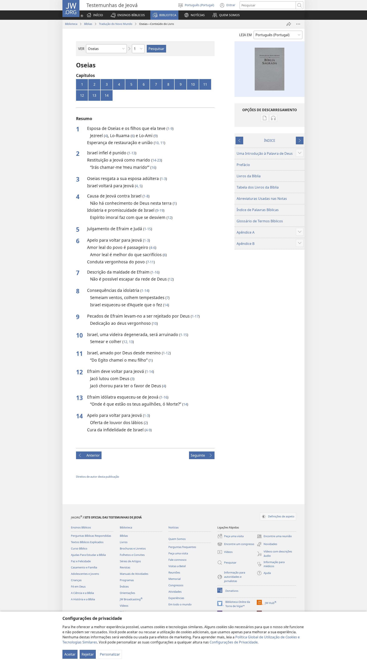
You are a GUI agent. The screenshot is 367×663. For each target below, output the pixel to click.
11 (205, 84)
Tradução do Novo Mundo (115, 24)
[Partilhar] (289, 24)
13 (94, 95)
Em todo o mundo (180, 604)
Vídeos (124, 606)
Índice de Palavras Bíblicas (258, 209)
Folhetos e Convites (132, 555)
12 (82, 95)
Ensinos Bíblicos (81, 527)
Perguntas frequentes (182, 547)
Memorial (174, 579)
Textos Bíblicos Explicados (87, 542)
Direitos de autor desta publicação (97, 476)
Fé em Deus (78, 586)
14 (107, 95)
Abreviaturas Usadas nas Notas (262, 198)
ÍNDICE (269, 140)
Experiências (176, 598)
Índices (124, 586)
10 (193, 84)
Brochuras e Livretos (133, 548)
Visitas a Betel (177, 566)
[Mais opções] (298, 24)
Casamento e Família (84, 567)
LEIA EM (245, 35)
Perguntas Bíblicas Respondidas (91, 536)
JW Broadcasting (131, 599)
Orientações (127, 593)
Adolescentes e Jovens (85, 574)
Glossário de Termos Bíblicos (260, 221)
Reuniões (174, 572)
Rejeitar (88, 654)
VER (81, 48)
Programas (127, 580)
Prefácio (243, 164)
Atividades (175, 591)
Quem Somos (177, 539)
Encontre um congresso (235, 544)
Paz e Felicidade (81, 561)
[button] (128, 15)
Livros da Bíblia (249, 176)
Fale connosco (177, 560)
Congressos (175, 585)
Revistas (125, 567)
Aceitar (70, 654)
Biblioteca (71, 24)
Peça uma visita (178, 553)
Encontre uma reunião (274, 536)
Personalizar (110, 654)
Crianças (76, 580)
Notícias (173, 527)
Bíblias (88, 24)
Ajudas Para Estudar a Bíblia (88, 555)
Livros (123, 542)
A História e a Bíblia (83, 599)
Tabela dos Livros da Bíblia (258, 187)
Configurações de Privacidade (234, 642)
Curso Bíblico (79, 548)
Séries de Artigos (130, 561)
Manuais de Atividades (134, 574)
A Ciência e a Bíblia (82, 593)
